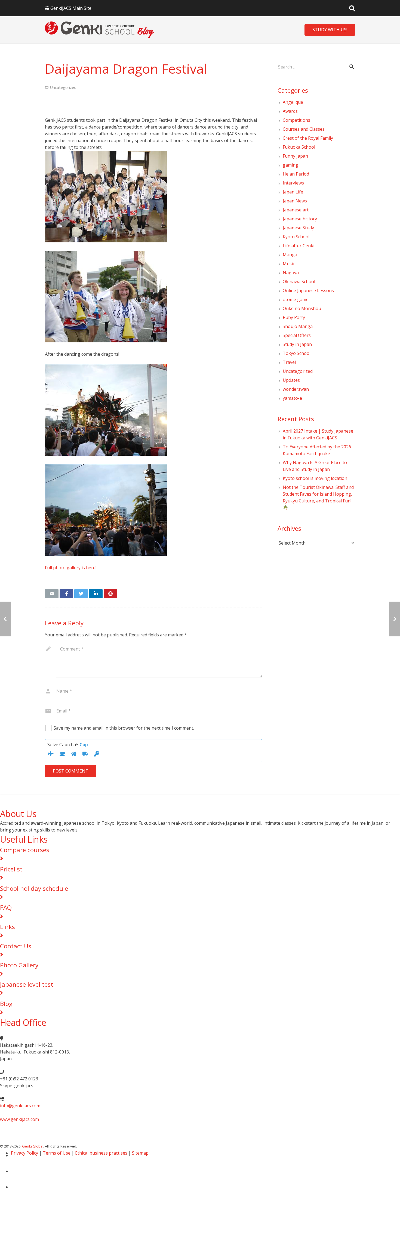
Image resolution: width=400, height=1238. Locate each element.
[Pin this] (110, 593)
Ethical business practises (101, 1153)
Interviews (293, 183)
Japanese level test (26, 984)
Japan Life (293, 192)
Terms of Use (56, 1153)
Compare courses (24, 850)
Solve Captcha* (67, 745)
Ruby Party (294, 317)
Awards (290, 111)
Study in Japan (297, 344)
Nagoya (291, 273)
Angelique (293, 102)
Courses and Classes (304, 129)
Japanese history (300, 219)
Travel (289, 362)
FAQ (6, 907)
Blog (6, 1003)
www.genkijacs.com (19, 1119)
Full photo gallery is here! (70, 568)
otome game (296, 299)
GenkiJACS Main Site (70, 8)
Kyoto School (296, 237)
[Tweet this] (81, 593)
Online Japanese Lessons (308, 290)
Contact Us (15, 946)
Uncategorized (298, 371)
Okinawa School (299, 282)
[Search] (352, 8)
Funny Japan (295, 156)
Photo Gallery (19, 965)
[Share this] (66, 593)
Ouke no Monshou (302, 308)
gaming (290, 165)
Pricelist (11, 869)
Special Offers (297, 335)
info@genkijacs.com (20, 1106)
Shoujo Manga (298, 326)
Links (7, 927)
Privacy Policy (24, 1153)
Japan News (295, 201)
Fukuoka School (299, 147)
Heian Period (296, 174)
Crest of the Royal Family (308, 138)
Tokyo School (296, 353)
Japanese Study (298, 228)
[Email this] (52, 593)
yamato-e (292, 398)
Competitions (296, 120)
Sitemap (140, 1153)
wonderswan (296, 389)
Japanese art (296, 210)
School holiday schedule (34, 888)
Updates (291, 380)
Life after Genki (298, 246)
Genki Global (32, 1146)
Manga (290, 255)
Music (289, 264)
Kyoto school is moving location (315, 478)
